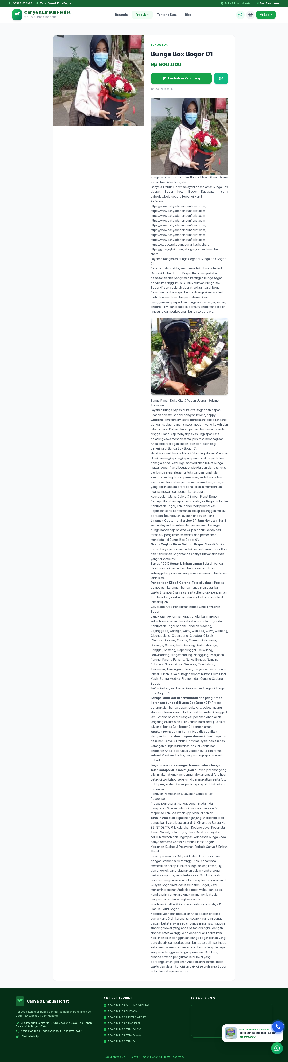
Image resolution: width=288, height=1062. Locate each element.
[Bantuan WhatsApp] (277, 1049)
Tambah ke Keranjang (183, 78)
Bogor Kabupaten (202, 191)
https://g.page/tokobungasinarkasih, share (180, 244)
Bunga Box (220, 187)
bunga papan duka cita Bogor (184, 410)
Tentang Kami (167, 14)
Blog (188, 14)
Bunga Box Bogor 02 (166, 177)
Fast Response (269, 3)
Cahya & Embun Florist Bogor (171, 273)
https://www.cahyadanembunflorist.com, (178, 206)
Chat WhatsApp (31, 1036)
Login (268, 14)
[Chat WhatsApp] (240, 15)
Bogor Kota (174, 191)
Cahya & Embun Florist (166, 187)
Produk (140, 14)
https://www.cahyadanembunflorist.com (178, 220)
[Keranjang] (250, 15)
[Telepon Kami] (278, 1026)
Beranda (121, 14)
